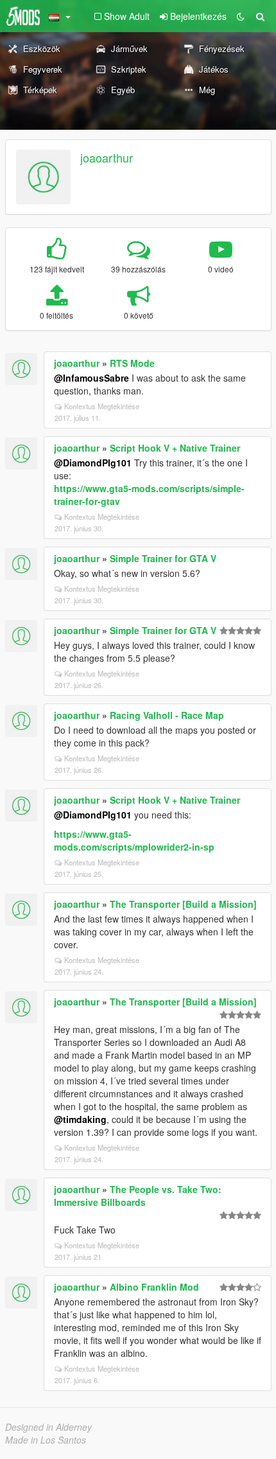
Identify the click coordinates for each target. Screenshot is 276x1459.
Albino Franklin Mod (154, 1286)
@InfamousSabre (91, 377)
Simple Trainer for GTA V (163, 558)
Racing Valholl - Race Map (167, 715)
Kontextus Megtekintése (101, 406)
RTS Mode (132, 363)
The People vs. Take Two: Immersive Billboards (137, 1195)
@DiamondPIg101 (93, 462)
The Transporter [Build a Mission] (183, 904)
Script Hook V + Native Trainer (175, 447)
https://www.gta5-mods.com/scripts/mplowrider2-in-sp (134, 840)
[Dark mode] (241, 16)
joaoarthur (106, 157)
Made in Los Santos (45, 1439)
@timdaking (80, 1119)
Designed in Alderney (48, 1426)
